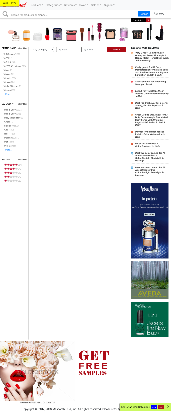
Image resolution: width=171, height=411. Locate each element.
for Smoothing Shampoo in (150, 82)
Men (9, 142)
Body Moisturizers (14, 118)
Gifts (9, 130)
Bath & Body (13, 110)
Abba (8, 70)
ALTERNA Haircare (15, 66)
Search (144, 14)
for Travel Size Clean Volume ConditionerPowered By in (152, 93)
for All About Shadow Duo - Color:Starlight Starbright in (150, 157)
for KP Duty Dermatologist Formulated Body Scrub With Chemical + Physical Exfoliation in (151, 71)
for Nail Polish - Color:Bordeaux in (147, 144)
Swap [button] (82, 5)
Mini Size (10, 146)
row (154, 407)
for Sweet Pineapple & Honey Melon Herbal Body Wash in (152, 57)
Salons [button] (95, 5)
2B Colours (12, 54)
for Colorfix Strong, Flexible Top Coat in (151, 105)
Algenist (10, 78)
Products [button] (35, 5)
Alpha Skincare (12, 86)
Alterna (9, 90)
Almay (9, 82)
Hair (9, 134)
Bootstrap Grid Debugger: (135, 407)
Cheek (8, 122)
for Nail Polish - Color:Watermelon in (150, 134)
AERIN (8, 58)
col (160, 407)
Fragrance (12, 126)
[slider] (11, 165)
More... (8, 94)
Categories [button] (53, 5)
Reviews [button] (69, 5)
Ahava (9, 74)
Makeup (11, 138)
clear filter (22, 48)
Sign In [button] (108, 5)
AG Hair (10, 62)
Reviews (159, 13)
